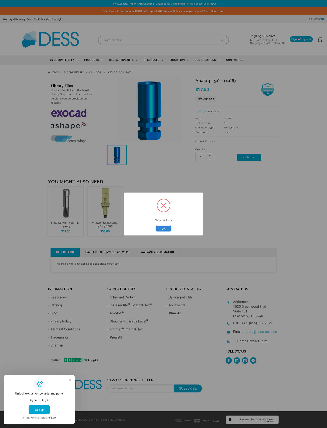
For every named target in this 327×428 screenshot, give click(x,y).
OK (163, 228)
